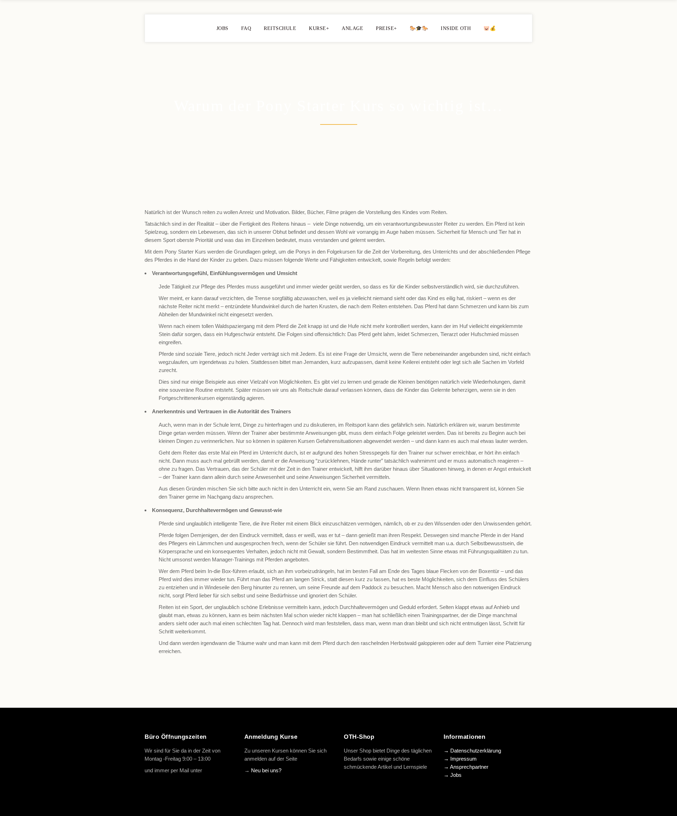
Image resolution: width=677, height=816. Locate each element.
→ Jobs (453, 775)
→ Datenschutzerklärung (472, 751)
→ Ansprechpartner (466, 767)
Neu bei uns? (266, 770)
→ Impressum (460, 759)
